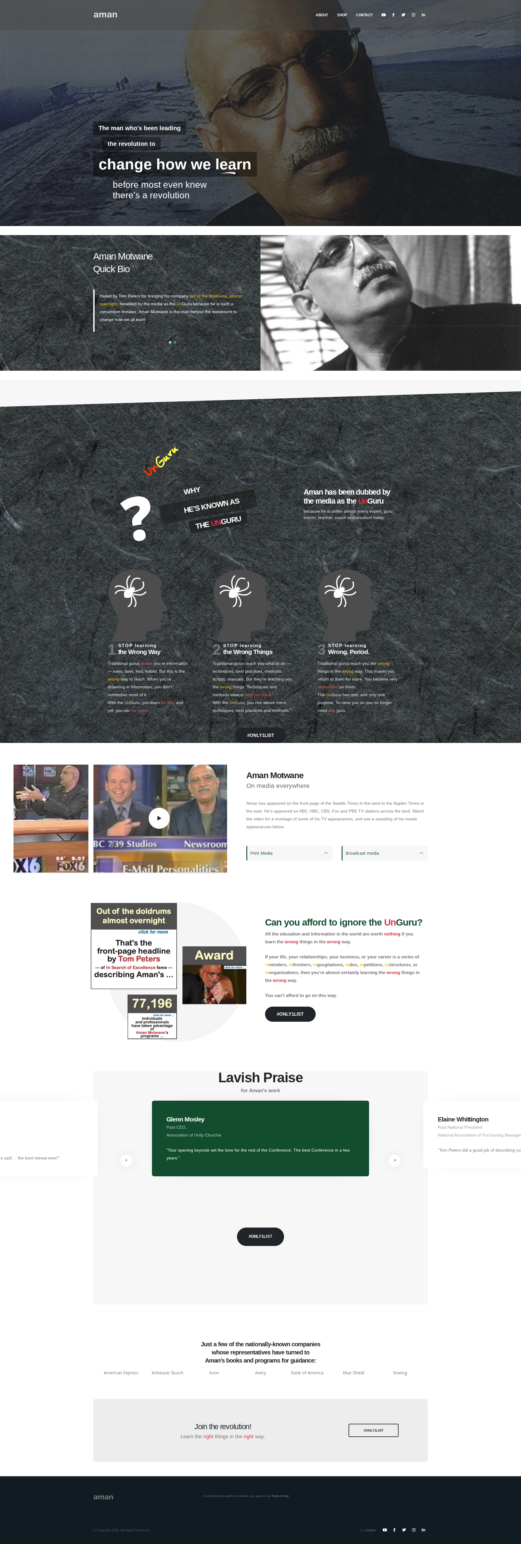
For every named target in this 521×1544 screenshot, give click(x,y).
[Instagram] (413, 15)
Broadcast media (362, 853)
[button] (170, 342)
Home (301, 15)
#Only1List (122, 182)
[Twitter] (403, 15)
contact (370, 1530)
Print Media (261, 853)
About (322, 15)
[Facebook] (393, 15)
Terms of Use (280, 1496)
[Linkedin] (423, 15)
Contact (364, 15)
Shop (342, 15)
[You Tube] (383, 15)
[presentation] (126, 1161)
